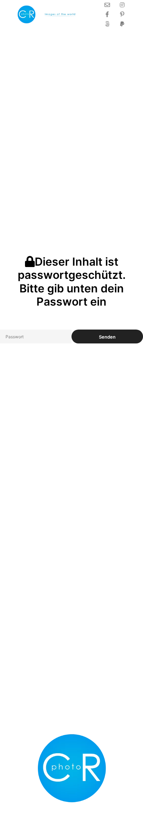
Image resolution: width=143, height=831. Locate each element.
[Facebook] (107, 14)
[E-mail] (107, 4)
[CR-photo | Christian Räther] (48, 14)
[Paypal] (122, 23)
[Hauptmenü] (89, 14)
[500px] (107, 23)
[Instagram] (122, 4)
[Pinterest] (122, 14)
